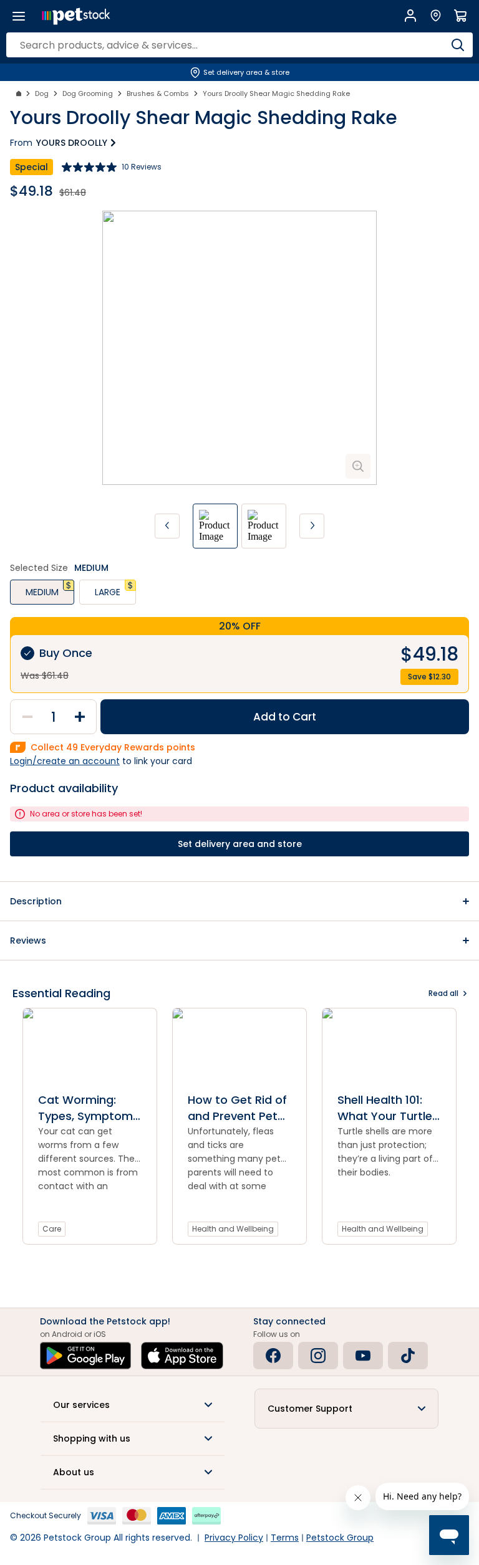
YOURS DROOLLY (71, 142)
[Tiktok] (408, 1355)
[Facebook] (273, 1355)
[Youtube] (363, 1355)
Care (51, 1228)
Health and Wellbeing (233, 1228)
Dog (42, 93)
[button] (239, 901)
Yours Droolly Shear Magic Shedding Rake (276, 93)
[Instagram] (318, 1355)
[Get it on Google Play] (85, 1355)
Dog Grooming (87, 93)
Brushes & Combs (158, 93)
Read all (443, 993)
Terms (285, 1537)
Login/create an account (65, 761)
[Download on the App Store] (182, 1355)
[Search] (457, 45)
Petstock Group (340, 1537)
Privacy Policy (234, 1537)
